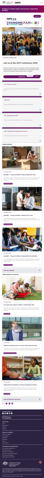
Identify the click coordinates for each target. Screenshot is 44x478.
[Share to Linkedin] (10, 403)
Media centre (5, 425)
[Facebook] (3, 413)
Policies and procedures (7, 455)
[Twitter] (7, 413)
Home (3, 423)
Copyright (4, 437)
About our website (6, 434)
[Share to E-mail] (12, 403)
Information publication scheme (9, 453)
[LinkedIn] (11, 413)
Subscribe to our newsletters (6, 417)
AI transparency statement (8, 448)
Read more (22, 76)
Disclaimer (4, 439)
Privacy (4, 441)
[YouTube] (9, 413)
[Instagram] (5, 413)
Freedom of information (7, 451)
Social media (5, 442)
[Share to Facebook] (7, 403)
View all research (9, 270)
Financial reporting (6, 450)
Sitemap (4, 428)
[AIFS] (22, 3)
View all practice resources (12, 399)
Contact (4, 427)
